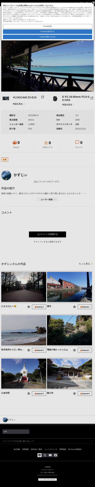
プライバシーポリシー (28, 21)
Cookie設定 (47, 26)
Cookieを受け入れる (47, 37)
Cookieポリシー (22, 19)
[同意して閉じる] (93, 2)
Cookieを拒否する (47, 31)
